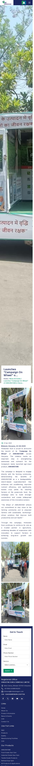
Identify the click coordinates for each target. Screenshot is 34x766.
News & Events (6, 716)
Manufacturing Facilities (9, 738)
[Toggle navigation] (29, 2)
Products (4, 733)
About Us (4, 710)
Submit (7, 671)
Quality (3, 736)
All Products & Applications (10, 763)
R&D (2, 730)
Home (3, 708)
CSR (2, 719)
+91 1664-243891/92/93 (12, 688)
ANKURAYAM (5, 750)
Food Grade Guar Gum (9, 752)
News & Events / (16, 379)
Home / (6, 379)
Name (5, 636)
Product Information (8, 713)
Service (6, 661)
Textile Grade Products (9, 758)
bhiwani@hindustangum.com (14, 691)
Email (5, 644)
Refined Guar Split (7, 761)
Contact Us (5, 721)
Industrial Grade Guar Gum (10, 755)
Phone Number (8, 653)
